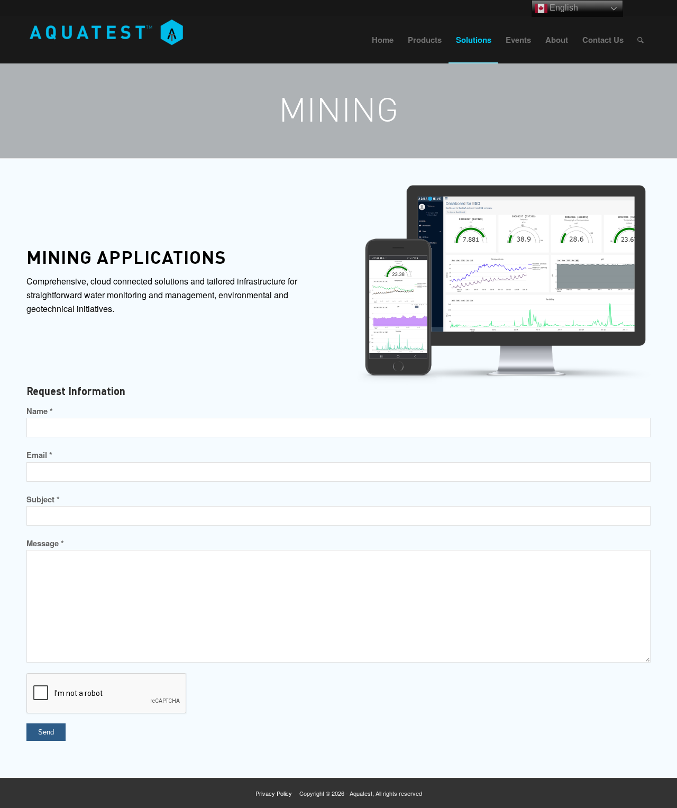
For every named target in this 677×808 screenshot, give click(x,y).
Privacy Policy (273, 793)
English (562, 7)
